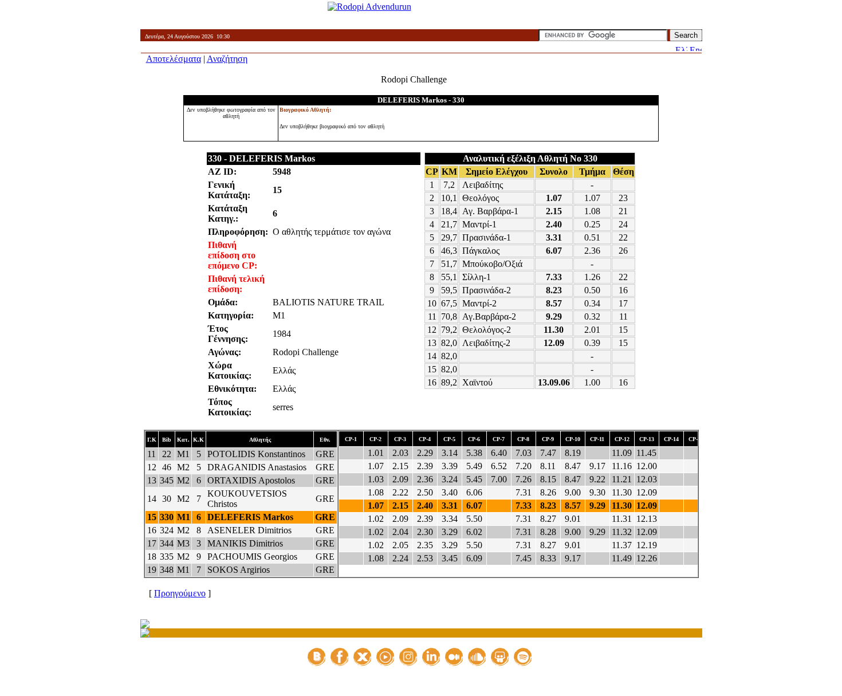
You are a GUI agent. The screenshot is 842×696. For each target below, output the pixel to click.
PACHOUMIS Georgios (252, 556)
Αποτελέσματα (173, 59)
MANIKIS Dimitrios (245, 543)
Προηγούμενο (180, 593)
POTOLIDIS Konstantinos (256, 454)
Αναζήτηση (227, 59)
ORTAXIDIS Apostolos (251, 480)
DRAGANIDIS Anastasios (256, 467)
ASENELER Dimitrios (249, 530)
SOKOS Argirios (238, 570)
